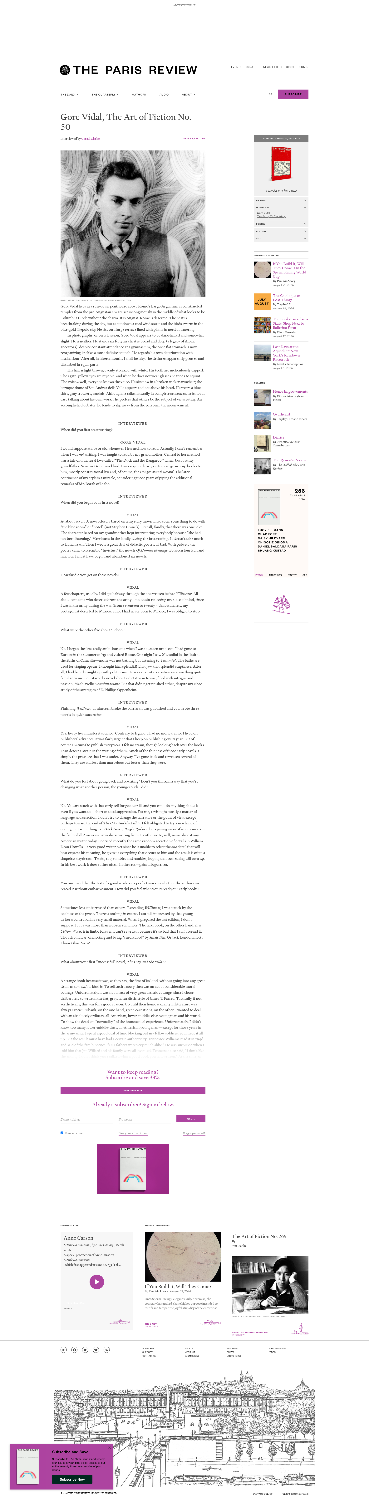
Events (236, 67)
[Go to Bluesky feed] (96, 1350)
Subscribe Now (72, 1479)
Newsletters (272, 67)
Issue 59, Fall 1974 (194, 138)
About (187, 94)
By (233, 1241)
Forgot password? (194, 1133)
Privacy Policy (263, 1493)
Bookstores (234, 1355)
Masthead (233, 1348)
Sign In (303, 67)
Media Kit (190, 1352)
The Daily (68, 94)
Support (147, 1352)
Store (290, 67)
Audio (164, 94)
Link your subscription (133, 1133)
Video (272, 1352)
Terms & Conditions (295, 1493)
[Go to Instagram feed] (64, 1350)
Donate (251, 67)
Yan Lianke (239, 1245)
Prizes (231, 1352)
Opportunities (278, 1348)
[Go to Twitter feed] (85, 1350)
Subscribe (293, 94)
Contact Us (149, 1355)
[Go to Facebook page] (74, 1350)
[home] (128, 71)
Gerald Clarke (90, 138)
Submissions (192, 1355)
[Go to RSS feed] (107, 1350)
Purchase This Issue (281, 191)
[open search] (271, 94)
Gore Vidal (81, 117)
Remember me (74, 1133)
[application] (97, 1301)
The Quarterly (104, 94)
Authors (139, 94)
